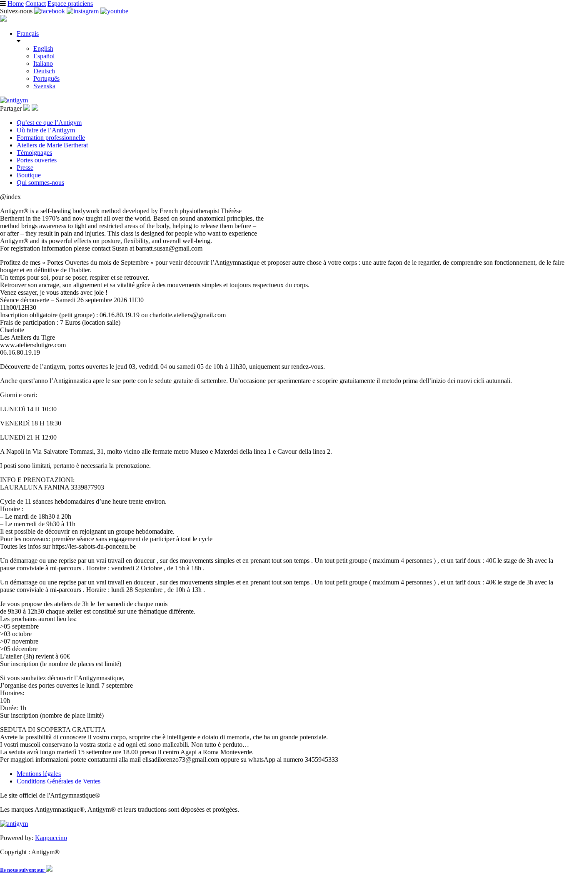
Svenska (44, 85)
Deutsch (44, 71)
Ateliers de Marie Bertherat (52, 145)
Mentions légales (39, 773)
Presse (25, 167)
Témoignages (34, 152)
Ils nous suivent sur (23, 870)
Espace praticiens (70, 3)
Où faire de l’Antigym (46, 130)
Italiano (43, 63)
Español (44, 56)
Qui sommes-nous (40, 182)
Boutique (29, 175)
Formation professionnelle (51, 137)
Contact (35, 3)
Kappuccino (51, 837)
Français (28, 33)
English (43, 48)
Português (46, 78)
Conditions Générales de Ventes (58, 781)
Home (15, 3)
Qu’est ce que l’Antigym (49, 122)
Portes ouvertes (37, 160)
